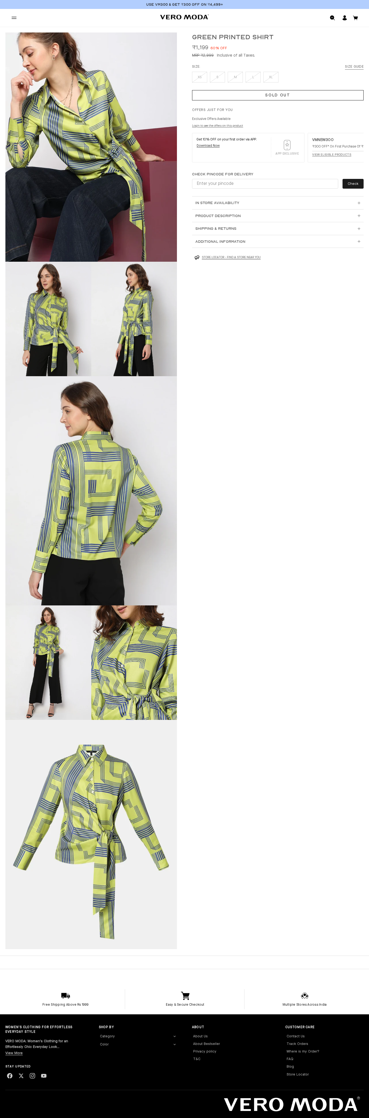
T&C (196, 1059)
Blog (290, 1066)
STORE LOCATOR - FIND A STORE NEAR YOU (231, 257)
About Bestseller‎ (206, 1044)
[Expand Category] (174, 1036)
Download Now (208, 145)
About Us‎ (200, 1036)
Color (104, 1044)
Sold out (277, 95)
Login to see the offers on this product (217, 125)
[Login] (344, 18)
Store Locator (298, 1074)
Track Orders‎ (297, 1044)
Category (107, 1036)
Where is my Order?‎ (303, 1051)
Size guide (354, 66)
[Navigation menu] (14, 18)
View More (14, 1053)
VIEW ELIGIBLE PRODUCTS (331, 154)
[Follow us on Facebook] (9, 1076)
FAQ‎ (290, 1059)
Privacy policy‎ (204, 1051)
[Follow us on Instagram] (32, 1076)
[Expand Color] (174, 1044)
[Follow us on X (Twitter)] (21, 1076)
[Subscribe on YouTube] (44, 1076)
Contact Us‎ (296, 1036)
